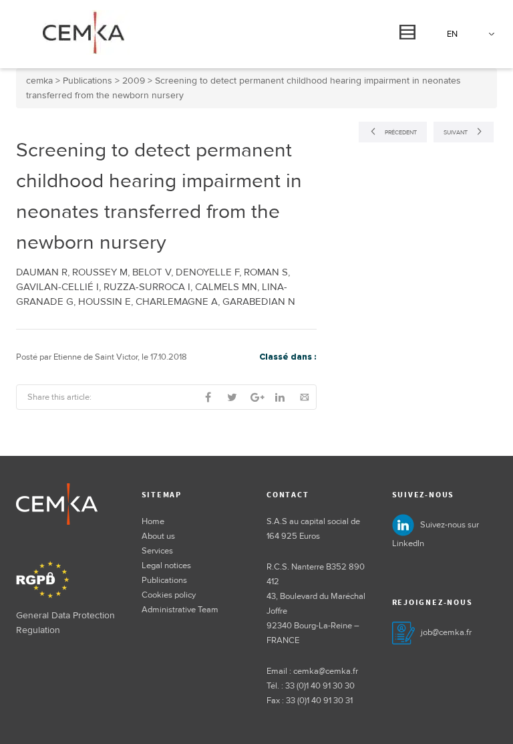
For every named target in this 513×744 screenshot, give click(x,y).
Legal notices (166, 565)
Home (153, 521)
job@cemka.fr (446, 632)
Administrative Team (180, 609)
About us (158, 536)
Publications (164, 580)
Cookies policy (169, 595)
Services (157, 550)
